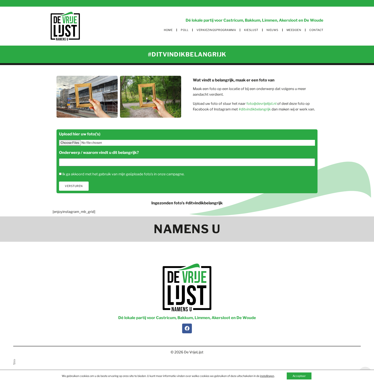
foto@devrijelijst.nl (261, 103)
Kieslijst (251, 30)
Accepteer (299, 376)
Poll (184, 30)
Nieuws (272, 30)
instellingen (267, 376)
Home (168, 30)
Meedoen (294, 30)
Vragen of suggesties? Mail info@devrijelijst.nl (187, 3)
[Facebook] (187, 328)
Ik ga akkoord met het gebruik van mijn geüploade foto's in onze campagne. (123, 174)
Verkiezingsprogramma (216, 30)
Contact (316, 30)
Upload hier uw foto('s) (79, 134)
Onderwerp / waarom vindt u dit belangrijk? (99, 153)
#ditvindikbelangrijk (255, 109)
